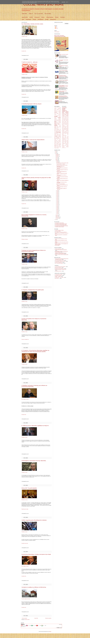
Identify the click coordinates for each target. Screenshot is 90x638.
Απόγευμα (66, 123)
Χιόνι (57, 139)
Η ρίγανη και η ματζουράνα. (58, 262)
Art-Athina (67, 116)
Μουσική (58, 127)
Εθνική (65, 127)
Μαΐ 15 (57, 202)
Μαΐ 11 (57, 204)
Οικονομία (57, 129)
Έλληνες (60, 116)
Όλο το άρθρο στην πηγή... (25, 399)
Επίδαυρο (60, 118)
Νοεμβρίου (57, 155)
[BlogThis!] (24, 59)
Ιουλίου (57, 157)
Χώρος (67, 145)
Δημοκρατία (59, 111)
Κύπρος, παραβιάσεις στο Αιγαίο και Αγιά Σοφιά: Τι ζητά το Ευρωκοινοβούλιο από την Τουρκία (63, 86)
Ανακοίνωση (59, 108)
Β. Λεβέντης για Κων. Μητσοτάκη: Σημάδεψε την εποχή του (35, 425)
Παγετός (57, 130)
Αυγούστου (57, 156)
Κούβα (60, 125)
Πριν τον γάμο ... (57, 278)
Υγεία (23, 19)
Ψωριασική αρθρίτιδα (56, 142)
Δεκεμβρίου (57, 154)
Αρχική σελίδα (25, 17)
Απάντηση (63, 123)
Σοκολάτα (55, 135)
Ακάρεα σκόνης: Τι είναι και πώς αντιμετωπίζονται (33, 139)
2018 (56, 152)
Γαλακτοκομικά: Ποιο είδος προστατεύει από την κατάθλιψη (63, 75)
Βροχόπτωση (55, 110)
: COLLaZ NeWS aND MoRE (43, 4)
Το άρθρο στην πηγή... (25, 36)
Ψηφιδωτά (55, 141)
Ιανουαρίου (57, 218)
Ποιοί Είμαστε (40, 19)
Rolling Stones (65, 119)
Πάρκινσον (59, 130)
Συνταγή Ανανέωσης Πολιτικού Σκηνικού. (60, 266)
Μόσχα (60, 126)
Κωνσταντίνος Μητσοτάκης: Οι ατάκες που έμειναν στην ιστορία (36, 554)
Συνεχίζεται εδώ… (24, 94)
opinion (57, 28)
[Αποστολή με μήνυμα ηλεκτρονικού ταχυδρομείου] (23, 59)
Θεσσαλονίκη (56, 122)
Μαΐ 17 (57, 200)
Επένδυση (55, 118)
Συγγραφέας (67, 115)
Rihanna (60, 145)
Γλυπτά (55, 111)
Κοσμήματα (59, 124)
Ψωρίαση (60, 141)
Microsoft (55, 145)
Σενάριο (60, 134)
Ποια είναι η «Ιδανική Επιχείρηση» (63, 70)
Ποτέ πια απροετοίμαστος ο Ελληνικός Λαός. (60, 269)
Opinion (57, 145)
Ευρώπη (57, 120)
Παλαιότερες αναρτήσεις (48, 618)
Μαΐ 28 (57, 190)
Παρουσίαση (28, 19)
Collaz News (24, 13)
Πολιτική (55, 132)
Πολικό (65, 138)
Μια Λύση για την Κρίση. (58, 267)
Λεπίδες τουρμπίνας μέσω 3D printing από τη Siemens (34, 520)
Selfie (67, 119)
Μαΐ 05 (57, 210)
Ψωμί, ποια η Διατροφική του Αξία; (59, 260)
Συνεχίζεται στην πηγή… (25, 543)
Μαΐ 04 (57, 211)
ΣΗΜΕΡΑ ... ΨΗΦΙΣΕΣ (58, 276)
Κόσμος (56, 17)
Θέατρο (42, 17)
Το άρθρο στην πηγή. (24, 301)
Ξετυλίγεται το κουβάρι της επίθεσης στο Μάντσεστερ (34, 587)
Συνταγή (63, 116)
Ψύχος (57, 141)
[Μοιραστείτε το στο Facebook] (26, 59)
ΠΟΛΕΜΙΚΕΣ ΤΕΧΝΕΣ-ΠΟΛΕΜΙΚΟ (59, 226)
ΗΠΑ (60, 120)
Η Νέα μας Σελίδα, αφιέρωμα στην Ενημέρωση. (61, 249)
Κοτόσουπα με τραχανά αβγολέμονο (63, 80)
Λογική (57, 126)
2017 (56, 153)
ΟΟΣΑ (55, 130)
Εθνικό (67, 127)
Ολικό (60, 129)
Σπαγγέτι (57, 135)
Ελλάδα (31, 17)
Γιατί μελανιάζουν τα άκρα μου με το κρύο (60, 261)
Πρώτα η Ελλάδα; (57, 245)
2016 (56, 219)
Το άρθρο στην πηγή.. (25, 472)
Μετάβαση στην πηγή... (25, 499)
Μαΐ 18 (57, 199)
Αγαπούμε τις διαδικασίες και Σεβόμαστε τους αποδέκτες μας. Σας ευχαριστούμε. (60, 253)
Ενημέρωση (37, 17)
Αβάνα (58, 107)
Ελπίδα (55, 117)
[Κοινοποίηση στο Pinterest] (27, 59)
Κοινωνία (55, 124)
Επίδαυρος (63, 130)
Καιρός (65, 114)
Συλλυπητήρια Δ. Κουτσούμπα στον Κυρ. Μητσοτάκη (34, 460)
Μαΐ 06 (57, 209)
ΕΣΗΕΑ (55, 120)
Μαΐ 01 (57, 213)
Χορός (60, 139)
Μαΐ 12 (57, 203)
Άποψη (34, 19)
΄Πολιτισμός (55, 107)
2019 (56, 151)
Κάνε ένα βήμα (48, 13)
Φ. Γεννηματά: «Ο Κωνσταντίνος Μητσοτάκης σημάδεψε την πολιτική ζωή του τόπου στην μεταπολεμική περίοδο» (35, 351)
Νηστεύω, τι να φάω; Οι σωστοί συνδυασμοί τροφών (63, 91)
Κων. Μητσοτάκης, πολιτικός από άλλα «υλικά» (32, 24)
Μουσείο (55, 127)
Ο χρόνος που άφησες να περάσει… (59, 230)
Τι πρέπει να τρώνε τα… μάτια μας (29, 62)
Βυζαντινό (60, 110)
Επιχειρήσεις (60, 100)
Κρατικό (55, 126)
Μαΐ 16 (57, 201)
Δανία (57, 111)
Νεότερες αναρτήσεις (24, 618)
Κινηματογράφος (49, 17)
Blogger (50, 631)
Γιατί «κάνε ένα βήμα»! (58, 231)
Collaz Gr (31, 13)
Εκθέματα (57, 115)
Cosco (60, 143)
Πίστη (65, 137)
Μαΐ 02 (57, 212)
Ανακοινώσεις (53, 19)
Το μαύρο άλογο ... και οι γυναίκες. (59, 277)
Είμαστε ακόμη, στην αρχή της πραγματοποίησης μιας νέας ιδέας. (63, 96)
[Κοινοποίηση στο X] (25, 59)
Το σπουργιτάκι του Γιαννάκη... (59, 274)
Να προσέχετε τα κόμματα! (58, 275)
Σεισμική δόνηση (56, 134)
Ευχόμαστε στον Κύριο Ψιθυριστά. (59, 268)
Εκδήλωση (59, 114)
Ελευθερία (60, 115)
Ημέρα (59, 120)
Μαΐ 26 (57, 191)
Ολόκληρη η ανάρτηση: (25, 239)
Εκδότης (55, 115)
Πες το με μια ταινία (39, 13)
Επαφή (46, 19)
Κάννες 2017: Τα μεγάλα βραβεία (29, 488)
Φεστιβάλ (57, 138)
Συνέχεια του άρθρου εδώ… (25, 339)
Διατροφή (55, 112)
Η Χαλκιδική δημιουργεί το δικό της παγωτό (31, 103)
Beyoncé (57, 143)
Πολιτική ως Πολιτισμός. (58, 248)
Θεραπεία (60, 121)
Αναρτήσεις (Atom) (27, 619)
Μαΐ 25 (57, 192)
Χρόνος (65, 145)
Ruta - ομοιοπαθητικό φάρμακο (59, 263)
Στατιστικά (60, 135)
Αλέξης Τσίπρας (64, 122)
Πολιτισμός (62, 17)
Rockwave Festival (56, 146)
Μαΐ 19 (57, 198)
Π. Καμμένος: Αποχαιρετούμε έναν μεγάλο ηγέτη (33, 289)
